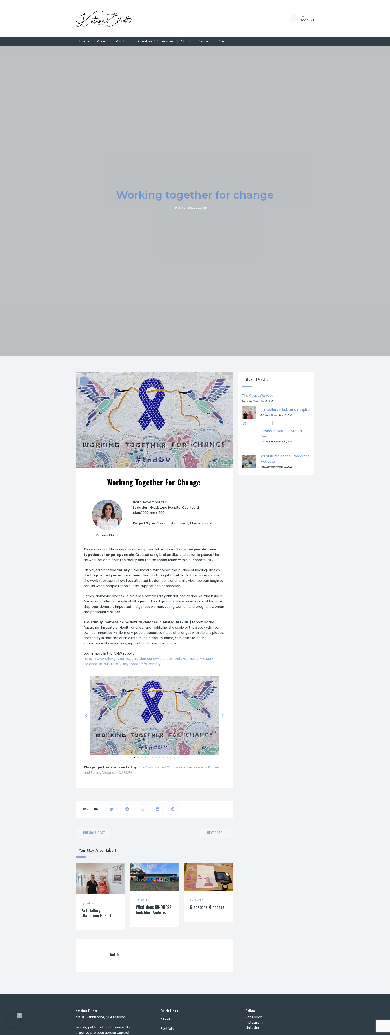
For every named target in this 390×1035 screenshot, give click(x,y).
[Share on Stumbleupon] (142, 809)
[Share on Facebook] (127, 809)
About (102, 41)
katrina (90, 903)
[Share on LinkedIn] (157, 809)
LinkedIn (252, 1027)
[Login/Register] (294, 18)
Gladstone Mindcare (207, 907)
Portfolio (123, 41)
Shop (185, 41)
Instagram (254, 1022)
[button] (86, 715)
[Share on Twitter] (111, 809)
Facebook (254, 1017)
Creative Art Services (156, 41)
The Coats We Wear (258, 395)
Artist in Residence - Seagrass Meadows (284, 459)
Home (84, 41)
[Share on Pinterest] (172, 809)
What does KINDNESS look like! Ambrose (154, 909)
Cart (222, 41)
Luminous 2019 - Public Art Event (281, 434)
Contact (204, 41)
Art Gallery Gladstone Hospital (98, 913)
